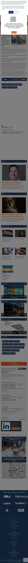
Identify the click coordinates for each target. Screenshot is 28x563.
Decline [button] (16, 12)
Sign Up (14, 32)
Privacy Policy (19, 4)
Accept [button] (11, 12)
